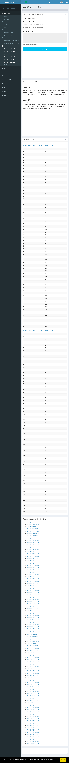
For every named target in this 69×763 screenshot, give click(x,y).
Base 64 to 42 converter (33, 594)
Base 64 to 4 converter (33, 526)
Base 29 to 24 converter (33, 673)
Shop (4, 95)
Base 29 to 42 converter (33, 704)
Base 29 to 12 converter (33, 652)
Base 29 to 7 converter (33, 643)
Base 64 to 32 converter (33, 576)
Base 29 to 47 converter (33, 713)
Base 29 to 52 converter (33, 722)
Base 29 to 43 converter (33, 706)
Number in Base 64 (28, 22)
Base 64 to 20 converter (33, 555)
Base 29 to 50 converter (33, 718)
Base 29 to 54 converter (33, 725)
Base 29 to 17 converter (33, 661)
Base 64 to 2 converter (33, 523)
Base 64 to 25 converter (33, 564)
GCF (5, 27)
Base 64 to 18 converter (33, 551)
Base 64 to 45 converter (33, 599)
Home (25, 10)
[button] (22, 2)
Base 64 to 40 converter (33, 590)
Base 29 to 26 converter (33, 677)
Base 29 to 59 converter (33, 734)
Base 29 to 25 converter (33, 675)
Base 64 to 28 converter (33, 569)
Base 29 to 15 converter (33, 657)
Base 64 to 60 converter (33, 626)
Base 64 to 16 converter (33, 548)
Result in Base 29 (28, 32)
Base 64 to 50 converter (33, 608)
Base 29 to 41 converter (33, 702)
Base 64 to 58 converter (33, 623)
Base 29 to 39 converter (33, 698)
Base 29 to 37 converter (33, 695)
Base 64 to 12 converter (33, 540)
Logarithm (6, 22)
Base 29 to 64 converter (33, 743)
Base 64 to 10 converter (33, 537)
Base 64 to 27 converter (33, 567)
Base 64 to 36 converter (33, 583)
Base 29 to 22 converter (33, 670)
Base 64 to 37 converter (33, 585)
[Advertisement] (45, 64)
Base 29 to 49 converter (33, 716)
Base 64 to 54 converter (33, 615)
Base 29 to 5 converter (33, 640)
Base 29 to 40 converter (33, 700)
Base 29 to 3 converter (33, 636)
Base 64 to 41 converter (33, 592)
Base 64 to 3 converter (33, 524)
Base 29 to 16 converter (33, 659)
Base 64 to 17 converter (33, 549)
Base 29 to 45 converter (33, 709)
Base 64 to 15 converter (33, 546)
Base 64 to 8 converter (33, 533)
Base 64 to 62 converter (33, 630)
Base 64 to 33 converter (33, 578)
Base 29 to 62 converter (33, 740)
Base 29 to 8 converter (33, 645)
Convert (45, 49)
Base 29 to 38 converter (33, 697)
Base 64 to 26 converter (33, 565)
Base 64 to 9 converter (33, 535)
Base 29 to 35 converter (33, 691)
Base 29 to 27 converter (33, 679)
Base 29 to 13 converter (33, 654)
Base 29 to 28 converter (33, 681)
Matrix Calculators (8, 43)
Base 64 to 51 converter (33, 610)
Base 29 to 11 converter (33, 650)
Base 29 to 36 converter (33, 693)
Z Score (6, 24)
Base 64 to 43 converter (33, 596)
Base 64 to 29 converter (33, 571)
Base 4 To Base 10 (10, 59)
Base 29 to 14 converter (33, 656)
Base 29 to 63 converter (33, 741)
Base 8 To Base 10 (10, 62)
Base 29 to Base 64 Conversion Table (39, 330)
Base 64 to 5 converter (33, 528)
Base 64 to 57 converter (33, 621)
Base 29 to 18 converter (33, 663)
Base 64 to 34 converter (33, 580)
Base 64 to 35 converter (33, 581)
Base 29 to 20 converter (33, 666)
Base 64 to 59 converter (33, 624)
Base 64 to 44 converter (33, 598)
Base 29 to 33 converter (33, 688)
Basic (5, 16)
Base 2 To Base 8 (10, 51)
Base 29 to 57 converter (33, 731)
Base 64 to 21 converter (33, 556)
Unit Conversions (8, 65)
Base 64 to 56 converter (33, 619)
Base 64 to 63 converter (33, 631)
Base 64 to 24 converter (33, 562)
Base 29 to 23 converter (33, 672)
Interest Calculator (9, 38)
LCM (5, 30)
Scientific (6, 19)
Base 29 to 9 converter (33, 647)
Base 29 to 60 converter (33, 736)
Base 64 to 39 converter (33, 589)
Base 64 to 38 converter (33, 587)
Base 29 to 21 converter (33, 668)
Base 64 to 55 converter (33, 617)
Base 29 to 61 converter (33, 738)
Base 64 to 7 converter (33, 531)
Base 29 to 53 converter (33, 724)
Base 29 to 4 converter (33, 638)
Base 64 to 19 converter (33, 553)
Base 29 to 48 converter (33, 715)
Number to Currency (9, 32)
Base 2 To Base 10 (10, 54)
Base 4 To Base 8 (10, 57)
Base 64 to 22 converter (33, 558)
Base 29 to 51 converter (33, 720)
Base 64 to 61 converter (33, 628)
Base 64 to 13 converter (33, 542)
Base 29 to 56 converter (33, 729)
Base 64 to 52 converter (33, 612)
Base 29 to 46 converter (33, 711)
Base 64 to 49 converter (33, 606)
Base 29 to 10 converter (33, 648)
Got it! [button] (63, 759)
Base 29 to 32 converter (33, 686)
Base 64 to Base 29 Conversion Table (39, 145)
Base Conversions (9, 46)
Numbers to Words (9, 35)
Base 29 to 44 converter (33, 707)
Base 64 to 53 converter (33, 614)
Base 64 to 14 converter (33, 544)
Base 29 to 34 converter (33, 690)
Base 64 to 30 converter (33, 573)
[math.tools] (26, 2)
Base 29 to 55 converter (33, 727)
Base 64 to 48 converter (33, 605)
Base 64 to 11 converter (33, 539)
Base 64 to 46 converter (33, 601)
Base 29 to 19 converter (33, 665)
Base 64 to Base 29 (50, 10)
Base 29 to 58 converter (33, 732)
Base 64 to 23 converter (33, 560)
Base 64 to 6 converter (33, 530)
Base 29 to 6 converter (33, 641)
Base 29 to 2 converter (33, 634)
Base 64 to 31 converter (33, 574)
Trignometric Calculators (10, 40)
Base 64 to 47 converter (33, 603)
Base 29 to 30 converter (33, 682)
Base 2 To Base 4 (10, 48)
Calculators (32, 10)
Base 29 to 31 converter (33, 684)
